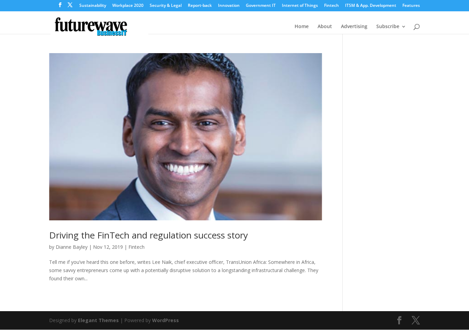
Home (302, 26)
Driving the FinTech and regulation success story (148, 235)
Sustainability (92, 5)
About (325, 26)
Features (411, 5)
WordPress (165, 320)
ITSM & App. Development (370, 5)
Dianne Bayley (72, 247)
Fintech (331, 5)
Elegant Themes (98, 320)
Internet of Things (300, 5)
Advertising (354, 26)
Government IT (261, 5)
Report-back (200, 5)
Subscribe (387, 26)
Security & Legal (166, 5)
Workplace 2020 (128, 5)
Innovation (229, 5)
